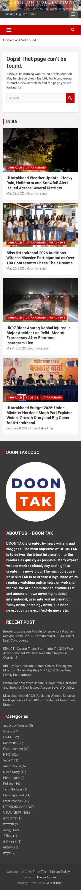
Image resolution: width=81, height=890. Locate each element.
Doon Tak (39, 872)
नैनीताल (7, 836)
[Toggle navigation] (9, 30)
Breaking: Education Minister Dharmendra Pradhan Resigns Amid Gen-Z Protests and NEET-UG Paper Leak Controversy (38, 636)
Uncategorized (13, 795)
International (12, 766)
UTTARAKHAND (36, 167)
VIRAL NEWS (57, 242)
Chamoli (9, 731)
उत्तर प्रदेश (10, 818)
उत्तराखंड (8, 824)
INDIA (11, 121)
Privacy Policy (60, 872)
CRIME (8, 737)
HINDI (7, 755)
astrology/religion (15, 726)
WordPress (54, 883)
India (6, 760)
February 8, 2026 (17, 428)
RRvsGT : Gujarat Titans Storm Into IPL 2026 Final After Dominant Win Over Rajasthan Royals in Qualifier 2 (38, 653)
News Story (11, 772)
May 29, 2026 (15, 193)
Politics (32, 397)
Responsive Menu (73, 14)
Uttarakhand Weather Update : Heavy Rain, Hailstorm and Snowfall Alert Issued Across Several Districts (39, 183)
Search (70, 98)
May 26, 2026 (15, 268)
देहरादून (7, 830)
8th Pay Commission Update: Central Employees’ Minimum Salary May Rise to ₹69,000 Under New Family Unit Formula (37, 670)
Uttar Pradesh (13, 801)
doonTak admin (37, 193)
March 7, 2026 (16, 348)
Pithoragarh (11, 778)
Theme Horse (46, 877)
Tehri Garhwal (12, 789)
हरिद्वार (7, 853)
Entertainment (13, 749)
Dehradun (15, 167)
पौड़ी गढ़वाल (10, 842)
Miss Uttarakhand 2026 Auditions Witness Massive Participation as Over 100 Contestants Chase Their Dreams (40, 258)
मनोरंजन (8, 847)
